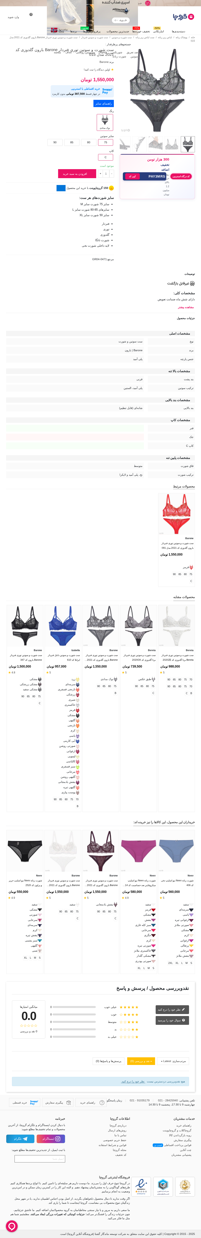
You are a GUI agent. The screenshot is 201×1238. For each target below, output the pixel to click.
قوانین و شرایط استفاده (112, 1145)
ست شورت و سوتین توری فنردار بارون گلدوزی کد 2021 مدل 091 (178, 545)
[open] (100, 274)
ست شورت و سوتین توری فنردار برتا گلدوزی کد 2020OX (140, 657)
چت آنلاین (185, 1149)
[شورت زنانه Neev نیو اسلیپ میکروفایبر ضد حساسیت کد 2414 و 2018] (138, 851)
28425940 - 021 (168, 1100)
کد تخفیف (120, 1154)
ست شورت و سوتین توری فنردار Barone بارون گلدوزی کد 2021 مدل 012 (102, 658)
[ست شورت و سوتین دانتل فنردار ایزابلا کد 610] (63, 625)
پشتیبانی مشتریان (181, 1154)
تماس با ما (120, 1135)
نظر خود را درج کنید (169, 1009)
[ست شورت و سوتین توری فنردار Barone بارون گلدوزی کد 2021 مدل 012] (101, 625)
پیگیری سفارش (182, 1140)
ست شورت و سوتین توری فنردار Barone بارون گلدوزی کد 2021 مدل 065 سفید (64, 883)
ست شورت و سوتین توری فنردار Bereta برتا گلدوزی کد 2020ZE (178, 657)
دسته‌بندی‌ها (178, 31)
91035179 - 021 (140, 1100)
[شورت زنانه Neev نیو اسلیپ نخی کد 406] (176, 851)
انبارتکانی (158, 30)
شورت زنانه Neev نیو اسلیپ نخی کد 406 (177, 883)
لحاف (68, 52)
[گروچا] (173, 17)
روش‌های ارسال (117, 1130)
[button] (144, 176)
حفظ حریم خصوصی (114, 1140)
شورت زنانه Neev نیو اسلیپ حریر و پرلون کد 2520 (25, 883)
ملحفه (57, 52)
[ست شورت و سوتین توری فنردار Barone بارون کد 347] (25, 625)
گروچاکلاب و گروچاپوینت (177, 1130)
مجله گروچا (57, 31)
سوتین (134, 56)
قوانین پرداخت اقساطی (172, 1145)
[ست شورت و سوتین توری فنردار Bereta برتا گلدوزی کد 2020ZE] (176, 625)
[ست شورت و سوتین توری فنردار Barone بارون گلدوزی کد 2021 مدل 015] (157, 131)
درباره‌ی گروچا (118, 1125)
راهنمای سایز (103, 103)
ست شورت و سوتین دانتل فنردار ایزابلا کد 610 (64, 657)
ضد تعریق (132, 52)
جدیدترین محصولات (118, 31)
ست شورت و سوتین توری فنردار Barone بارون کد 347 (26, 657)
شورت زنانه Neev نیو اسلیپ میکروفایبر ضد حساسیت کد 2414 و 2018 (139, 883)
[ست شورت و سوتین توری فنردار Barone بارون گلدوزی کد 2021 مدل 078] (100, 851)
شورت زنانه (119, 56)
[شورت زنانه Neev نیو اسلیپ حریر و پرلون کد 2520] (25, 851)
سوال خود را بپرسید (170, 1020)
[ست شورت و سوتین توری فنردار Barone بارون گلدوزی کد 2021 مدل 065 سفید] (63, 851)
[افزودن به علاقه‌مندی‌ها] (193, 209)
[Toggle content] (61, 188)
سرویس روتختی (85, 52)
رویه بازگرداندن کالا (180, 1135)
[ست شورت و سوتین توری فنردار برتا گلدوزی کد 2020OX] (139, 625)
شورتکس (116, 52)
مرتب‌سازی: (179, 1061)
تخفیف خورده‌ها (141, 30)
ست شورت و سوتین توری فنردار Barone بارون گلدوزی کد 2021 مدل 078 (102, 883)
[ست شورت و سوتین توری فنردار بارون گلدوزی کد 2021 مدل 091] (176, 514)
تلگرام (18, 1138)
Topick (102, 52)
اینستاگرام (48, 1138)
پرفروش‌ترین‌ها (90, 30)
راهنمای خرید (183, 1125)
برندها (73, 31)
